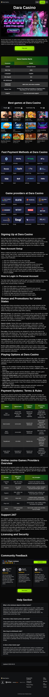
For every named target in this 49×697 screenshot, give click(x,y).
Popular (5, 107)
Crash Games (29, 107)
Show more (24, 590)
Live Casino (17, 107)
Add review (40, 562)
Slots (41, 107)
